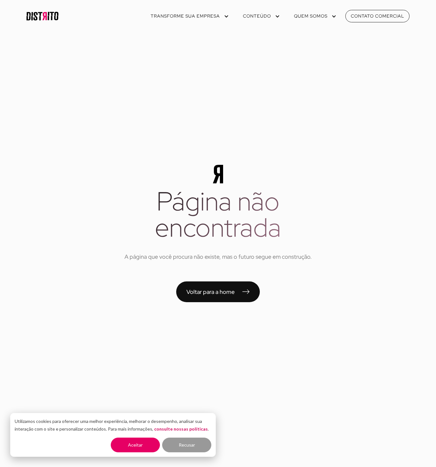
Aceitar (135, 445)
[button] (189, 16)
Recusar (187, 445)
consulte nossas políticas (181, 429)
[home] (42, 16)
